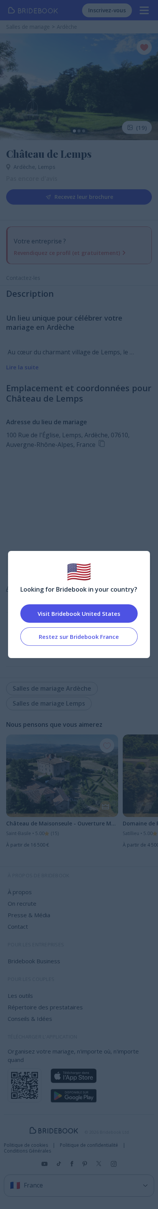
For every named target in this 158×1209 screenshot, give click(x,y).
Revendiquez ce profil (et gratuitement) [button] (67, 252)
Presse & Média (29, 915)
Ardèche (25, 166)
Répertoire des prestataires (45, 1007)
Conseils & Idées (30, 1018)
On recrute (22, 903)
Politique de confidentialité (89, 1145)
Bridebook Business (34, 961)
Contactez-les (23, 277)
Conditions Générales (27, 1151)
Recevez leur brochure (83, 196)
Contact (18, 926)
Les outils (20, 995)
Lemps (46, 166)
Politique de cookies (26, 1145)
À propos (20, 892)
